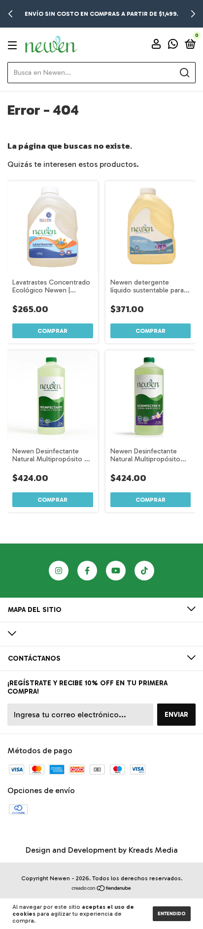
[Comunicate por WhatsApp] (173, 45)
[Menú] (14, 45)
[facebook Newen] (87, 570)
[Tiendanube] (102, 889)
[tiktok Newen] (144, 570)
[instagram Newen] (58, 570)
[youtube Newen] (116, 570)
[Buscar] (184, 73)
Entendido (172, 914)
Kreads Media (153, 850)
